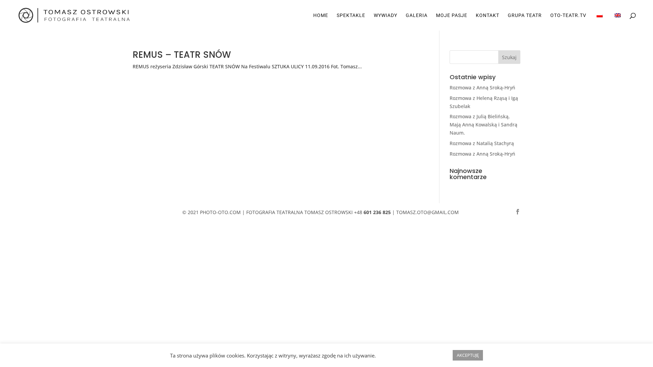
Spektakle (351, 15)
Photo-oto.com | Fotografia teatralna (251, 212)
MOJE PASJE (451, 15)
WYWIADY (385, 15)
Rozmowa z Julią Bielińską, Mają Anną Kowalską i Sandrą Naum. (483, 124)
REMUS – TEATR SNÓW (182, 55)
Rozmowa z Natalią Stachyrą (482, 143)
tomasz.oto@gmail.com (427, 212)
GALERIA (417, 15)
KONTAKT (487, 15)
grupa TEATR (525, 15)
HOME (320, 15)
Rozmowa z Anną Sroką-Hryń (482, 87)
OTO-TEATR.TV (568, 15)
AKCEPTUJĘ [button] (468, 355)
